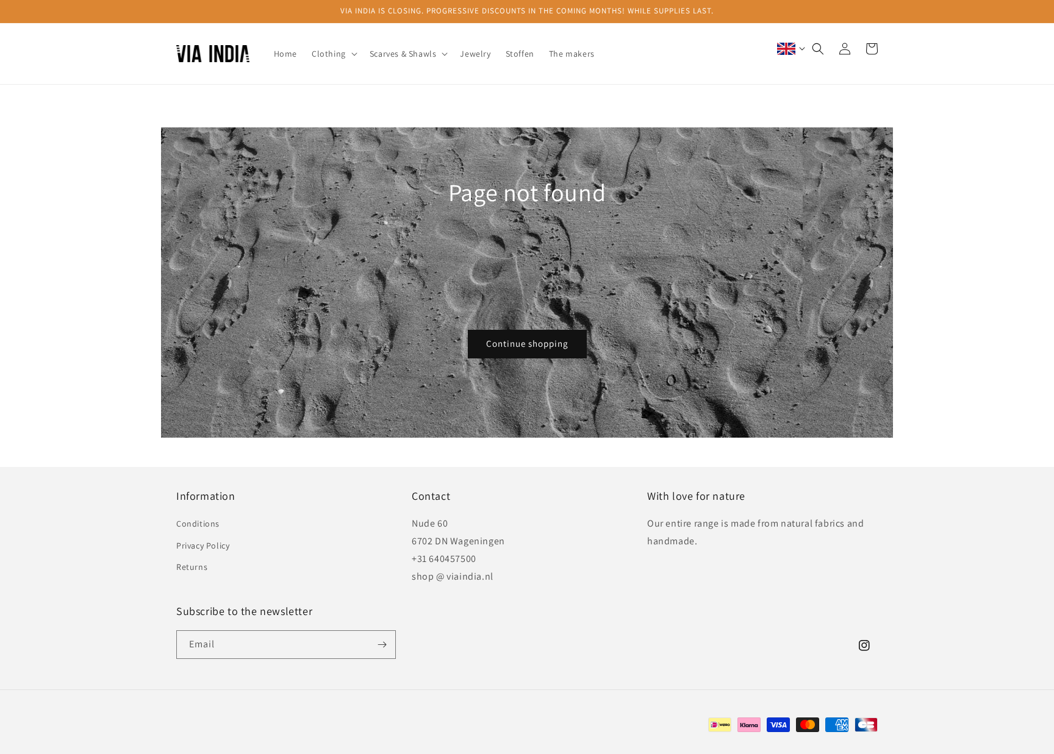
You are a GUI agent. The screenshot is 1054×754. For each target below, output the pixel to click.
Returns (191, 566)
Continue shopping (527, 343)
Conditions (198, 523)
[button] (333, 53)
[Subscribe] (381, 644)
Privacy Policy (202, 545)
